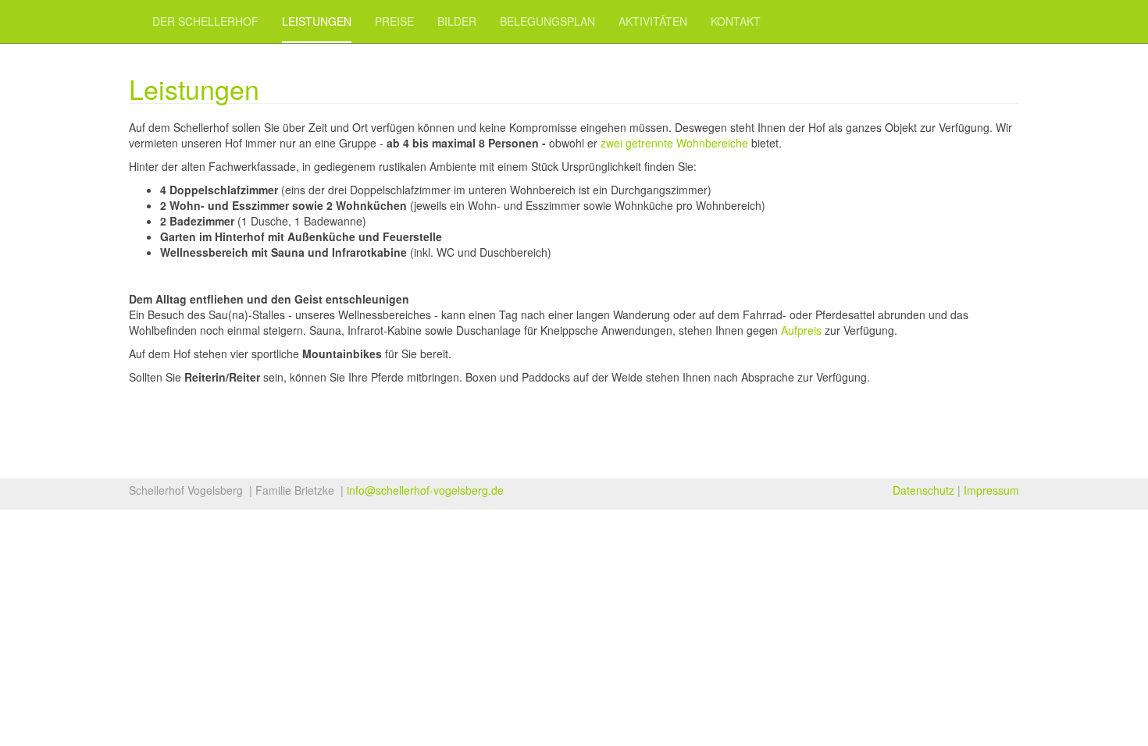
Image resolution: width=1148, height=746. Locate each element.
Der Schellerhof (205, 21)
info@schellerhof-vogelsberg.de (425, 490)
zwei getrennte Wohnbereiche (674, 143)
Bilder (456, 21)
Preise (394, 21)
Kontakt (736, 21)
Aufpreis (801, 330)
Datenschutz (923, 490)
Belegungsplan (547, 21)
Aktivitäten (653, 21)
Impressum (991, 490)
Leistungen (316, 21)
